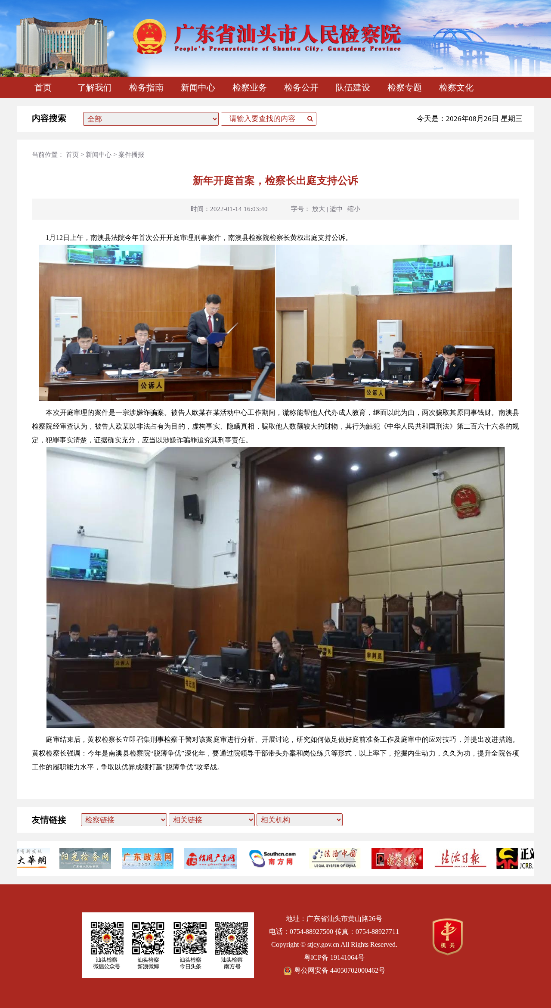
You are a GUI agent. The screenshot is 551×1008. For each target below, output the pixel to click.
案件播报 (131, 154)
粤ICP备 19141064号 (334, 957)
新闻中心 (198, 87)
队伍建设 (353, 87)
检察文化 (456, 87)
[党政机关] (447, 953)
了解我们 (94, 87)
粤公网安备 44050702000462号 (339, 970)
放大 (318, 208)
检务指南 (146, 87)
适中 (336, 208)
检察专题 (404, 87)
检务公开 (301, 87)
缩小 (353, 208)
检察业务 (249, 87)
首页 (43, 87)
